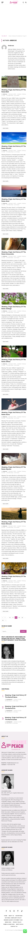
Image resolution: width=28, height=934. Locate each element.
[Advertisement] (14, 20)
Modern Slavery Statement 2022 (13, 920)
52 (3, 620)
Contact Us (14, 926)
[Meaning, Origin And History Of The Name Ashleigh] (14, 298)
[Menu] (2, 2)
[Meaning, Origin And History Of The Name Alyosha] (14, 459)
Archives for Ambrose (17, 36)
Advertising (18, 915)
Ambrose (11, 45)
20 (22, 617)
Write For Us (19, 924)
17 (12, 617)
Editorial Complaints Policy (13, 917)
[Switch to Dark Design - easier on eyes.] (23, 2)
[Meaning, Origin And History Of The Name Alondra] (14, 138)
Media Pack (8, 922)
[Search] (26, 2)
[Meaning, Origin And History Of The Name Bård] (14, 82)
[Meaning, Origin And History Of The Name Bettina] (14, 568)
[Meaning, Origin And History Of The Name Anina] (14, 404)
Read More (5, 128)
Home (10, 36)
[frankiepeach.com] (14, 2)
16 (9, 617)
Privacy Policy (17, 922)
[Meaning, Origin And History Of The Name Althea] (14, 351)
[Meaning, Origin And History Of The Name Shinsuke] (14, 514)
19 (19, 617)
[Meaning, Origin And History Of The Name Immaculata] (14, 244)
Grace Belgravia (19, 930)
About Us (11, 915)
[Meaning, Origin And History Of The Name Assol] (14, 191)
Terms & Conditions (9, 924)
